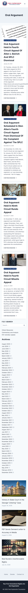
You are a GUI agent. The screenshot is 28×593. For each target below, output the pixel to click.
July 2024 (5, 377)
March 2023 (5, 399)
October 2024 (6, 372)
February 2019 (6, 470)
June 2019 (5, 465)
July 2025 (5, 360)
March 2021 (5, 434)
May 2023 (5, 394)
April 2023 (5, 396)
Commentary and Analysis (10, 332)
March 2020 (5, 451)
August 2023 (6, 391)
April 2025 (5, 365)
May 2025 (5, 363)
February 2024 (6, 382)
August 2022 (6, 413)
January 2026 (6, 358)
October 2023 (6, 389)
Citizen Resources (7, 330)
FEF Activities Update (10, 40)
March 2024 (5, 379)
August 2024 (6, 375)
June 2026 (5, 349)
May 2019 (5, 468)
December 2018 (7, 472)
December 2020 (7, 439)
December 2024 (7, 370)
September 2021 (7, 427)
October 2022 (6, 410)
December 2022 (7, 406)
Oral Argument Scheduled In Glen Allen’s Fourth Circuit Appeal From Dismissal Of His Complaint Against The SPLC (13, 132)
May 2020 (5, 448)
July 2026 (5, 346)
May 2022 (5, 415)
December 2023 (7, 384)
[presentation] (14, 31)
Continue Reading (10, 98)
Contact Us (20, 574)
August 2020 (6, 444)
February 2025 (6, 368)
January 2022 (6, 418)
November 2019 (7, 460)
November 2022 (7, 408)
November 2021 (7, 422)
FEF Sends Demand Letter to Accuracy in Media (13, 530)
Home (6, 574)
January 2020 (6, 456)
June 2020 (5, 446)
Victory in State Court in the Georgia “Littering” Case (13, 501)
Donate (12, 574)
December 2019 (7, 458)
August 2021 (6, 429)
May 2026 (5, 351)
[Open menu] (24, 3)
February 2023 (6, 401)
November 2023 (7, 387)
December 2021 (7, 420)
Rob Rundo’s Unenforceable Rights (13, 560)
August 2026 (6, 344)
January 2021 (6, 437)
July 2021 (5, 432)
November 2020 (7, 441)
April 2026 (5, 353)
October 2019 (6, 463)
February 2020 (6, 453)
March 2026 (5, 356)
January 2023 (6, 403)
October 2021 (6, 425)
